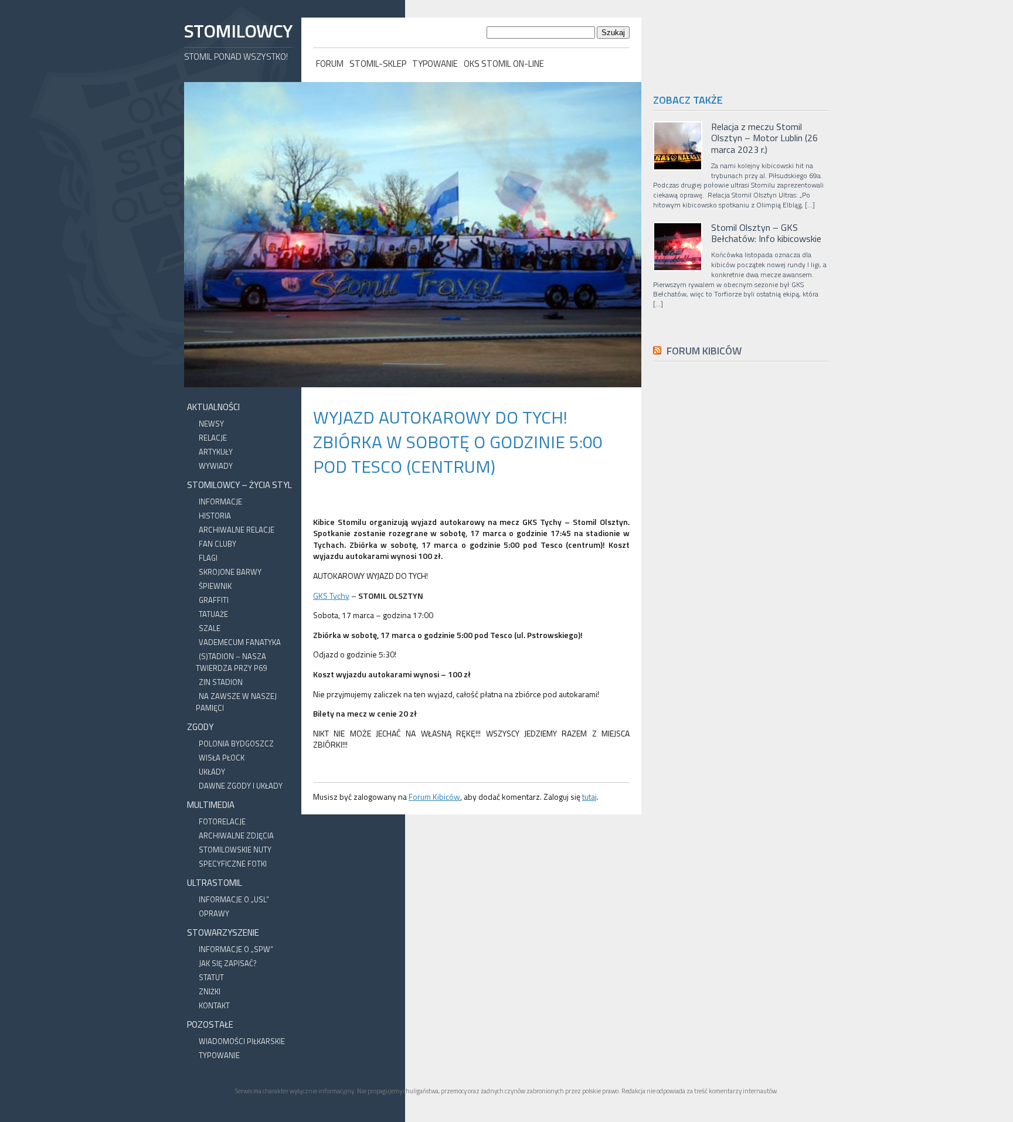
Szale (209, 628)
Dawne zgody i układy (241, 786)
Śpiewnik (215, 586)
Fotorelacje (222, 821)
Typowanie (435, 63)
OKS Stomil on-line (504, 63)
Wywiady (216, 466)
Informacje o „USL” (234, 899)
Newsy (211, 423)
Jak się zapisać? (228, 963)
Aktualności (213, 407)
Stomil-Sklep (377, 63)
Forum (330, 63)
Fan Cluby (217, 544)
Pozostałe (210, 1024)
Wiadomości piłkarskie (242, 1041)
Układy (212, 771)
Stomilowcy (238, 31)
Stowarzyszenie (223, 932)
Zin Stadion (221, 682)
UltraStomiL (214, 882)
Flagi (208, 558)
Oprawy (214, 913)
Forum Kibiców (434, 796)
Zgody (200, 727)
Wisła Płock (221, 757)
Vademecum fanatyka (240, 642)
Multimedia (210, 804)
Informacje (220, 501)
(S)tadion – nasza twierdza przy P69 (231, 662)
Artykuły (216, 452)
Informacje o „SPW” (236, 949)
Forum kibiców (704, 351)
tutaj (589, 796)
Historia (215, 515)
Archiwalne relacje (236, 530)
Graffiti (214, 600)
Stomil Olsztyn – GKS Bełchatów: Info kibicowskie (766, 233)
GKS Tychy (331, 595)
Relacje (213, 438)
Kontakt (214, 1005)
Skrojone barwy (230, 572)
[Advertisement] (741, 634)
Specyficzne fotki (233, 863)
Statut (211, 977)
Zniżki (209, 991)
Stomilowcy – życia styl (239, 485)
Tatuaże (213, 614)
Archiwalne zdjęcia (236, 835)
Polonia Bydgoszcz (236, 743)
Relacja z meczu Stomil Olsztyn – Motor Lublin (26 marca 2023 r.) (764, 138)
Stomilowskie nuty (235, 849)
